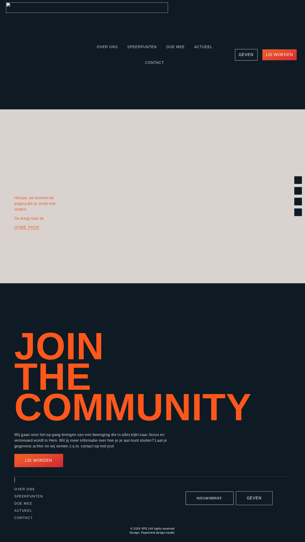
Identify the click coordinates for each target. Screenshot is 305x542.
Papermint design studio (158, 532)
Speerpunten (142, 47)
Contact (154, 63)
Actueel (203, 47)
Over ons (107, 47)
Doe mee (175, 47)
